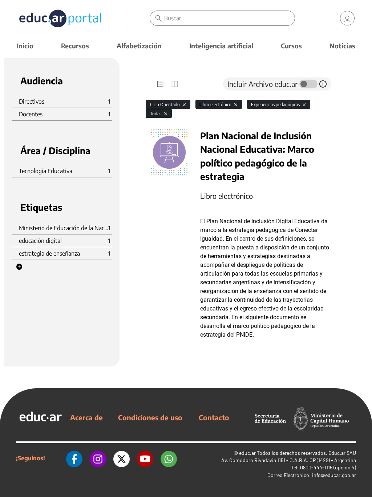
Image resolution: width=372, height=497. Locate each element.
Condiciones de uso (150, 417)
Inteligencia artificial (221, 45)
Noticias (342, 45)
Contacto (214, 417)
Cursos (291, 45)
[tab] (160, 84)
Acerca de (86, 417)
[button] (19, 267)
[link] (347, 18)
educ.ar (247, 453)
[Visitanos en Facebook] (74, 458)
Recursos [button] (75, 45)
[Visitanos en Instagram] (98, 458)
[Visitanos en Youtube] (145, 458)
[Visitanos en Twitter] (121, 458)
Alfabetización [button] (139, 45)
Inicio (25, 45)
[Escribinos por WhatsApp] (169, 458)
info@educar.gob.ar (334, 475)
